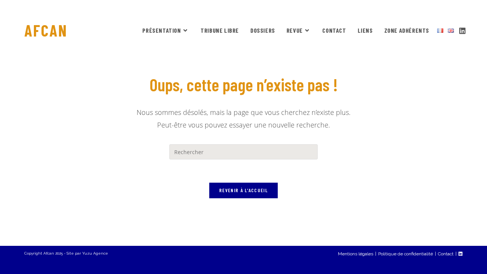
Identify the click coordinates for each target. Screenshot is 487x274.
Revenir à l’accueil (243, 190)
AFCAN (46, 30)
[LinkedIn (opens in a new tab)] (462, 30)
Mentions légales (355, 253)
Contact (446, 253)
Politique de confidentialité (405, 253)
